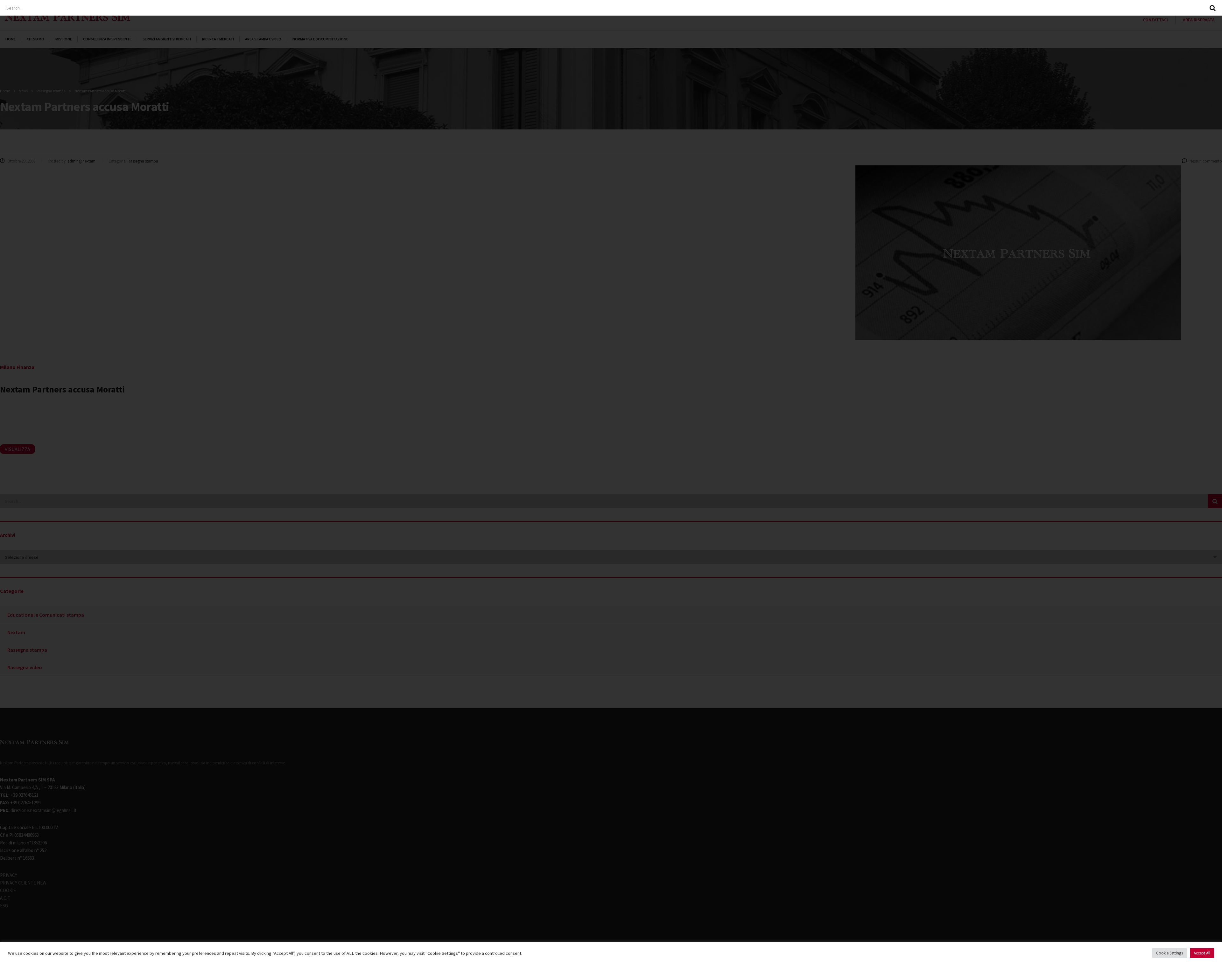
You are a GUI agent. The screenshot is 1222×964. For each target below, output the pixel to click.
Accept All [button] (1202, 953)
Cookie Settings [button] (1169, 953)
